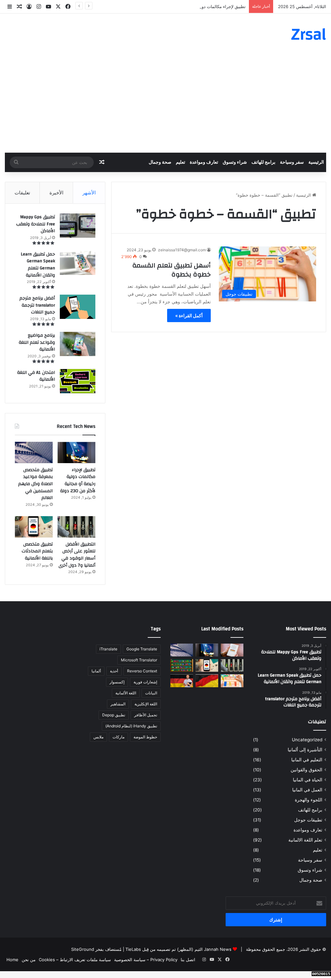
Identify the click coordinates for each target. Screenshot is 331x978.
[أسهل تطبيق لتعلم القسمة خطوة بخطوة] (232, 680)
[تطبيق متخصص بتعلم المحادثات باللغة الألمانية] (34, 527)
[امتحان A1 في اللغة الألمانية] (77, 381)
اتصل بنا (188, 959)
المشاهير (118, 703)
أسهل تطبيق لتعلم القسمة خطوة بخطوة (171, 269)
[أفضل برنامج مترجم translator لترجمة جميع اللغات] (77, 307)
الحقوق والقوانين (306, 769)
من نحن (29, 959)
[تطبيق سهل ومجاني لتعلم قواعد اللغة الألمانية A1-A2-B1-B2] (207, 680)
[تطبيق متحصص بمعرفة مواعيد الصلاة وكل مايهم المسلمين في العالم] (34, 452)
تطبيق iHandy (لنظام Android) (131, 725)
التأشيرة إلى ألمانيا (305, 749)
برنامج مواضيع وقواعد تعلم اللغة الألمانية (37, 342)
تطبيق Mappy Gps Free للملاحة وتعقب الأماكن (35, 224)
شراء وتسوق (235, 162)
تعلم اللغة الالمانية (305, 839)
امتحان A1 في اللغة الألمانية (36, 376)
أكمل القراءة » (189, 315)
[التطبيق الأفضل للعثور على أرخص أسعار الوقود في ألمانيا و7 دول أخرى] (76, 527)
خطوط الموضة (145, 736)
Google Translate (141, 649)
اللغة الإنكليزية (145, 703)
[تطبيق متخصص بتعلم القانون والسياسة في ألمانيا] (232, 650)
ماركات (118, 736)
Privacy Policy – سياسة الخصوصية (145, 959)
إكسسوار (117, 681)
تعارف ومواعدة (204, 162)
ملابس (98, 736)
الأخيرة (56, 193)
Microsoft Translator (139, 659)
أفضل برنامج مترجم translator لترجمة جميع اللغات (37, 305)
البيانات (151, 692)
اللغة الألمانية (125, 692)
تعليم (180, 162)
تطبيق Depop (113, 714)
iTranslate (108, 649)
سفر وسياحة (292, 162)
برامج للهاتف (263, 162)
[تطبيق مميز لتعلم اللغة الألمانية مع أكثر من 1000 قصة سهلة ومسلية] (181, 680)
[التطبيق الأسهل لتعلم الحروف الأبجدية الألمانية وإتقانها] (181, 665)
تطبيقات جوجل (308, 819)
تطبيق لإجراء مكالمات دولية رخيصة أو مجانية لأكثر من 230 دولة (189, 6)
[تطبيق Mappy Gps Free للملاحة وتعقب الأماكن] (77, 225)
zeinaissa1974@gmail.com (182, 249)
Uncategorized (307, 739)
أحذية (114, 670)
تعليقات (22, 193)
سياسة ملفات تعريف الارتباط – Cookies (75, 959)
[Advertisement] (165, 104)
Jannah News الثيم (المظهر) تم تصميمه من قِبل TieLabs (178, 949)
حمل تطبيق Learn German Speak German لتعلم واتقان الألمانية (38, 264)
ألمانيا (96, 670)
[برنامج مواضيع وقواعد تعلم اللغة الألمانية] (77, 344)
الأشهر (89, 193)
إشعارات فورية (145, 681)
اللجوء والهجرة (308, 799)
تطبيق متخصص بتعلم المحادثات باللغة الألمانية (37, 551)
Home (12, 959)
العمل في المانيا (307, 789)
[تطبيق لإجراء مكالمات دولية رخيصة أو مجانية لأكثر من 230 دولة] (76, 452)
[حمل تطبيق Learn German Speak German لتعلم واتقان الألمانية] (77, 263)
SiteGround (82, 949)
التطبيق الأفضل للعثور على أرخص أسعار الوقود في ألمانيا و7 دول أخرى (77, 555)
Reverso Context (142, 670)
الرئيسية (316, 162)
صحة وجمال (160, 162)
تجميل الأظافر (145, 714)
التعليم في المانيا (306, 759)
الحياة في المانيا (307, 779)
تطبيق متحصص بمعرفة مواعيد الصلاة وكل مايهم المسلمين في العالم (35, 484)
